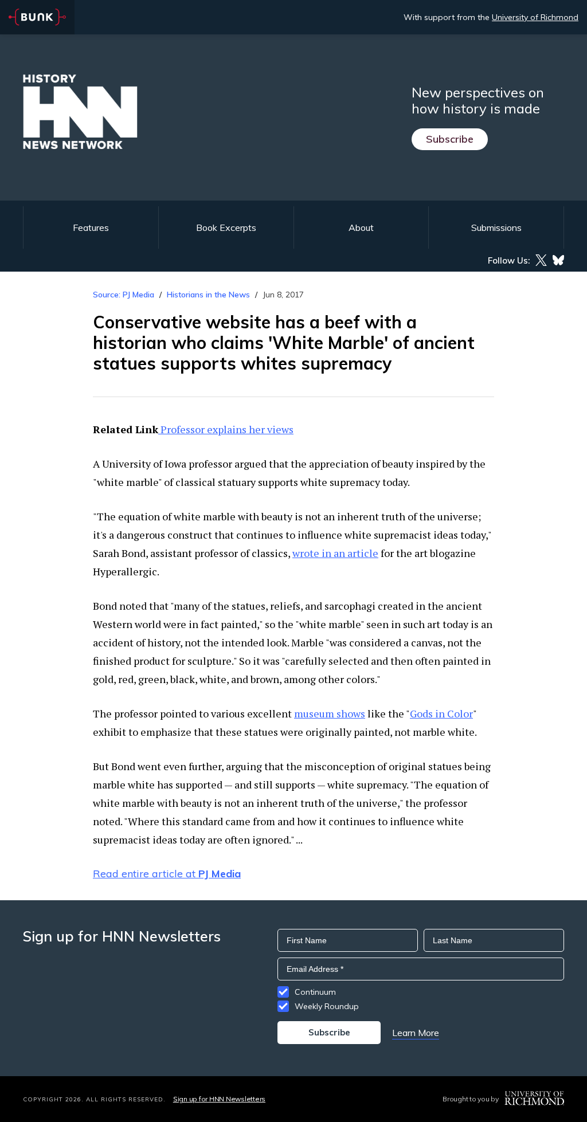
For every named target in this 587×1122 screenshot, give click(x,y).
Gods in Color (441, 713)
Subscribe (449, 139)
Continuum (315, 992)
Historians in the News (208, 294)
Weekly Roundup (327, 1006)
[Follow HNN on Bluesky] (558, 260)
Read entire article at (167, 873)
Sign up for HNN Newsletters (219, 1098)
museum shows (329, 713)
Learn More (415, 1032)
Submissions (496, 227)
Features (91, 227)
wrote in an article (335, 553)
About (361, 227)
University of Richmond (535, 17)
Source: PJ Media (123, 294)
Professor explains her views (226, 429)
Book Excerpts (226, 227)
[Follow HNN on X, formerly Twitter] (541, 260)
